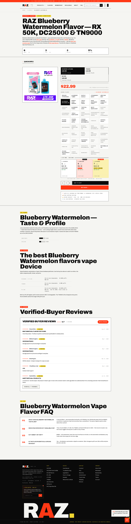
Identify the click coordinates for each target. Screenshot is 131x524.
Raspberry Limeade (84, 141)
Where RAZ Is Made (68, 479)
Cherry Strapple (74, 152)
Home (23, 10)
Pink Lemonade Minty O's (94, 134)
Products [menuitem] (40, 5)
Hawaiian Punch (64, 108)
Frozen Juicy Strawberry (104, 114)
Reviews (65, 477)
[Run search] (101, 5)
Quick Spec (29, 61)
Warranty (81, 472)
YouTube (37, 480)
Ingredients (66, 472)
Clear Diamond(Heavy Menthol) (95, 153)
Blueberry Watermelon (65, 102)
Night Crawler (74, 134)
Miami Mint (84, 152)
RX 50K (23, 289)
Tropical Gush (84, 108)
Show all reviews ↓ (31, 386)
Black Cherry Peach (83, 134)
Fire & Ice (64, 146)
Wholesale (98, 470)
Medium (31, 482)
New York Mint (103, 96)
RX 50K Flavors (50, 472)
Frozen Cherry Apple (74, 121)
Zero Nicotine (50, 481)
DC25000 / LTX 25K (54, 39)
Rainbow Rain (93, 146)
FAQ (80, 470)
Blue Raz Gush (103, 108)
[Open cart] (108, 5)
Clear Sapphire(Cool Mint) (85, 114)
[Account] (104, 5)
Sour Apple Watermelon (85, 146)
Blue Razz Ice (65, 134)
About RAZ (98, 468)
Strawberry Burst (94, 96)
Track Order (82, 477)
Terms (97, 477)
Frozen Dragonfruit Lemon (66, 153)
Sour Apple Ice (75, 146)
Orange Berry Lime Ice (75, 127)
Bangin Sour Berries (74, 102)
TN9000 (66, 39)
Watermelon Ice (104, 146)
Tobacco (93, 120)
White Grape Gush (94, 108)
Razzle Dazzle (83, 96)
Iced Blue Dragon (64, 141)
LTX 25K (49, 477)
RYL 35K (49, 475)
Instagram (31, 480)
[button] (127, 520)
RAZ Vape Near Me (51, 486)
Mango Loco (93, 141)
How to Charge (66, 475)
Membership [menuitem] (58, 5)
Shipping (81, 479)
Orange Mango (74, 141)
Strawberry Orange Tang (104, 141)
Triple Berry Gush (75, 114)
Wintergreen (66, 127)
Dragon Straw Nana (65, 96)
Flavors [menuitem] (50, 5)
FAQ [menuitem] (81, 5)
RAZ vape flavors (54, 43)
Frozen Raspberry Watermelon (85, 121)
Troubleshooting (67, 470)
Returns (81, 481)
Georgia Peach (103, 120)
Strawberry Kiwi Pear (104, 134)
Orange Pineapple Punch (103, 102)
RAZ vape (39, 39)
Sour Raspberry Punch (94, 102)
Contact (81, 468)
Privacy (97, 475)
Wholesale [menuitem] (68, 5)
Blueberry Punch (75, 108)
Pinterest (25, 482)
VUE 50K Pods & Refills (52, 470)
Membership (98, 472)
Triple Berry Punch (83, 102)
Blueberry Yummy (75, 96)
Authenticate (82, 475)
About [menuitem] (76, 5)
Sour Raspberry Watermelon (94, 127)
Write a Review (103, 321)
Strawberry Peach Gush (65, 114)
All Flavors (49, 484)
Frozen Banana (64, 120)
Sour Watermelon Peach (104, 127)
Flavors (29, 10)
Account (97, 479)
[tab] (73, 71)
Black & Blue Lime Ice (84, 127)
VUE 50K (49, 468)
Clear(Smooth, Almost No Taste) (95, 114)
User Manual (66, 468)
